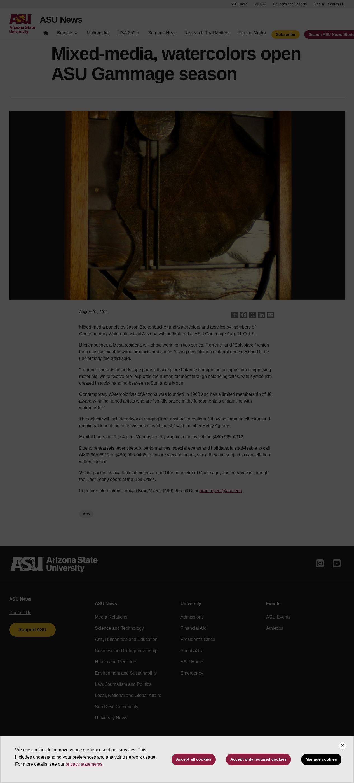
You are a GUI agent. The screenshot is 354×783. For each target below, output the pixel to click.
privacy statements (83, 764)
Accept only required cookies (258, 759)
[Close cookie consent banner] (342, 746)
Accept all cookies (193, 759)
